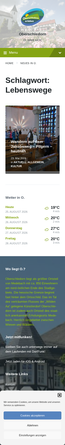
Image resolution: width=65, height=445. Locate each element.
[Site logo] (32, 27)
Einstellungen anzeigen (32, 435)
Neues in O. (28, 63)
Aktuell (20, 162)
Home (9, 63)
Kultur (16, 166)
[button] (59, 395)
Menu (13, 52)
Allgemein (36, 162)
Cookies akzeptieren (32, 415)
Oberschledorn (32, 34)
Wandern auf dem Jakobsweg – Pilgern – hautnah (31, 146)
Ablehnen (32, 425)
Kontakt (10, 384)
